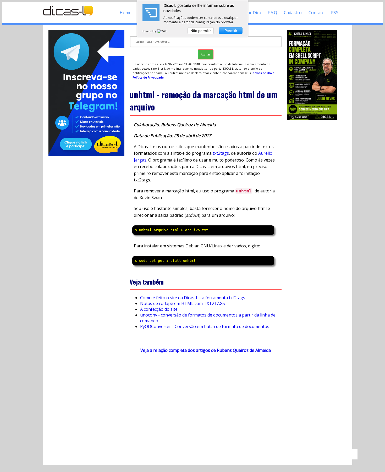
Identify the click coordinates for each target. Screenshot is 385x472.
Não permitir (200, 31)
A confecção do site (159, 309)
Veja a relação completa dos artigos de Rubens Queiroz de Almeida (205, 350)
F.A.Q (272, 12)
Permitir (230, 31)
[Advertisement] (206, 403)
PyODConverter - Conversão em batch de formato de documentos (204, 326)
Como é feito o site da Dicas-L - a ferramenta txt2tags (192, 298)
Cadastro (293, 12)
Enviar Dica (250, 12)
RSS (334, 12)
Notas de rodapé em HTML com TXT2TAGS (182, 303)
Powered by (149, 31)
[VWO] (162, 31)
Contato (316, 12)
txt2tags (221, 153)
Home (125, 12)
